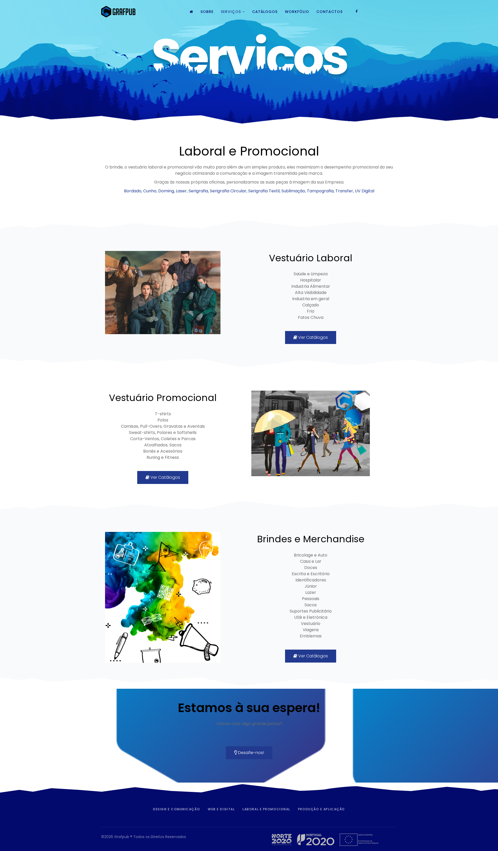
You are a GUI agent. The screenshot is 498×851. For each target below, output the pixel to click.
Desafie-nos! (250, 753)
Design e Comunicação (176, 809)
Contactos (329, 11)
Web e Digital (221, 809)
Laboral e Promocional (266, 809)
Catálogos (265, 11)
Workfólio (297, 11)
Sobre (206, 11)
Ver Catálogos (312, 337)
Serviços (231, 11)
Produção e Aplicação (321, 809)
